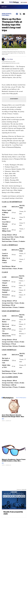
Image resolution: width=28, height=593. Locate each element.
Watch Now (23, 2)
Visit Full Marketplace (21, 397)
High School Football (7, 14)
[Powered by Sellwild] (24, 489)
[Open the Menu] (2, 2)
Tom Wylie (10, 59)
